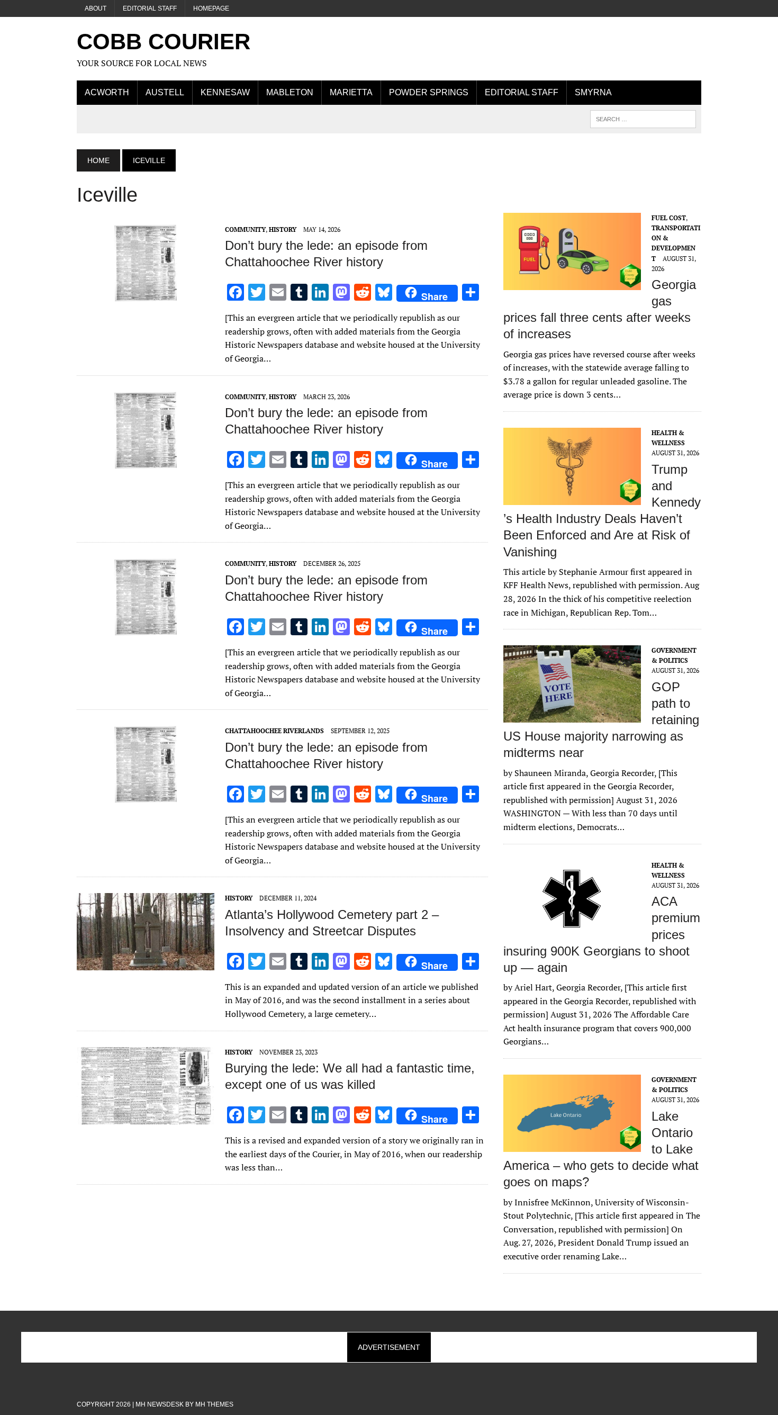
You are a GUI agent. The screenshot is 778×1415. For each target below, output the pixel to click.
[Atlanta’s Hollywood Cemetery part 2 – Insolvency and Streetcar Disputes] (145, 963)
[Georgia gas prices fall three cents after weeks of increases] (572, 283)
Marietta (351, 92)
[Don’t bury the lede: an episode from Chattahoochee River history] (145, 294)
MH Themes (214, 1404)
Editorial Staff (150, 8)
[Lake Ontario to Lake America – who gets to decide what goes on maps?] (572, 1144)
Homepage (211, 8)
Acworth (107, 92)
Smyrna (593, 92)
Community (245, 229)
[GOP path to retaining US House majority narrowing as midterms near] (572, 716)
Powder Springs (428, 92)
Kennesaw (225, 92)
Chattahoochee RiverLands (274, 731)
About (95, 8)
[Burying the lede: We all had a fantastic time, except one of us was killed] (145, 1117)
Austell (165, 92)
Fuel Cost (669, 218)
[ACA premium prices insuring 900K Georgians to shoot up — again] (572, 930)
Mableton (289, 92)
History (282, 229)
